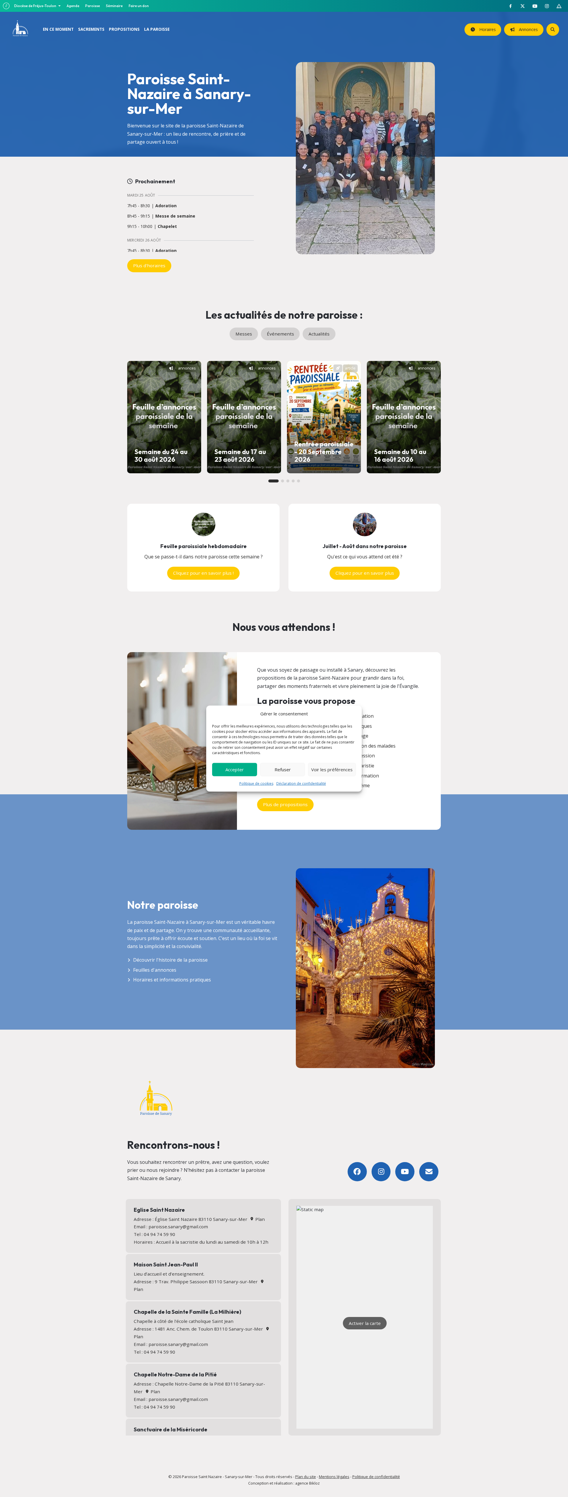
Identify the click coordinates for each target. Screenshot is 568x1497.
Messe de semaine (175, 216)
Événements (280, 334)
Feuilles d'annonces (154, 970)
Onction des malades (373, 746)
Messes (243, 334)
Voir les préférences (332, 769)
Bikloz (314, 1483)
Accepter (234, 769)
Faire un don (139, 6)
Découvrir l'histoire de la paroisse (170, 960)
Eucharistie (362, 765)
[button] (273, 480)
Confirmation (364, 775)
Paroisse (92, 6)
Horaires (486, 29)
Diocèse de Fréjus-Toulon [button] (35, 6)
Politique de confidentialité (376, 1476)
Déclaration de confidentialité (301, 783)
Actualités (319, 334)
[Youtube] (404, 1171)
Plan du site (305, 1476)
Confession (362, 755)
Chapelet (167, 226)
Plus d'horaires (149, 265)
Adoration (166, 205)
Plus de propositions (285, 804)
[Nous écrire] (428, 1171)
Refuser (283, 769)
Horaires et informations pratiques (172, 979)
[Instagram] (381, 1171)
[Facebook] (357, 1171)
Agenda (73, 6)
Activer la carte (365, 1323)
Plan (259, 1219)
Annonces (527, 29)
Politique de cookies (256, 783)
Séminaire (114, 6)
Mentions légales (334, 1476)
